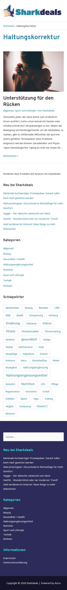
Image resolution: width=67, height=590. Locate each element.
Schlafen (10, 398)
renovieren (31, 391)
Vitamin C (42, 406)
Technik (7, 280)
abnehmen (12, 308)
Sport (23, 398)
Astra (57, 583)
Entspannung (36, 315)
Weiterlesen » (10, 155)
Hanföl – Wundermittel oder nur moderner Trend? (30, 218)
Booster (43, 308)
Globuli (9, 347)
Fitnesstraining (52, 331)
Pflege (54, 384)
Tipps (36, 398)
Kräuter (44, 353)
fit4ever (47, 323)
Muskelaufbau (39, 360)
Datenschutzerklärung (15, 562)
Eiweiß (19, 315)
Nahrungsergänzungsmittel (18, 264)
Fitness (10, 331)
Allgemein (8, 110)
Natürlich (10, 384)
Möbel (56, 360)
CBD (57, 308)
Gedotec (10, 339)
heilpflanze (28, 353)
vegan (9, 406)
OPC (43, 384)
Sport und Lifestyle (25, 110)
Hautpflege (11, 353)
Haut (41, 347)
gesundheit (29, 339)
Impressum (9, 558)
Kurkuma (10, 360)
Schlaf (46, 391)
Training (49, 398)
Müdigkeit (11, 367)
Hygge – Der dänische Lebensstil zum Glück (26, 213)
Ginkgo (47, 339)
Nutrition (8, 269)
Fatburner (31, 323)
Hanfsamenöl (25, 347)
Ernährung (13, 323)
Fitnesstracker (30, 331)
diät (8, 315)
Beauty (7, 253)
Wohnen (7, 285)
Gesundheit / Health (14, 259)
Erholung (53, 315)
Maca (24, 360)
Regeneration (13, 391)
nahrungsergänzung (35, 367)
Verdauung (25, 406)
